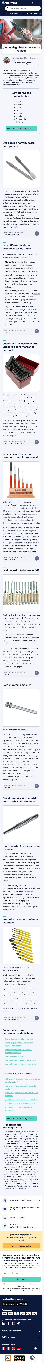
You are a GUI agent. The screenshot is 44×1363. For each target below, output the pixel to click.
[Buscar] (7, 8)
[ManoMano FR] (3, 1348)
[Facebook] (8, 1323)
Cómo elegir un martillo (14, 1056)
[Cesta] (38, 2)
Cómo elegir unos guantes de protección (21, 1060)
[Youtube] (19, 1323)
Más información (28, 1291)
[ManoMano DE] (19, 1348)
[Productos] (3, 8)
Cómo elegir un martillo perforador (19, 1039)
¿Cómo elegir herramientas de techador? (21, 1099)
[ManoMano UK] (13, 1348)
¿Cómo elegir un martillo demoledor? (20, 1103)
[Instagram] (13, 1323)
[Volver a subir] (35, 1348)
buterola (19, 309)
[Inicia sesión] (33, 2)
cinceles (36, 294)
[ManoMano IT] (8, 1348)
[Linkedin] (3, 1323)
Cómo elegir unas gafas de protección (20, 1064)
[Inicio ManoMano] (16, 2)
